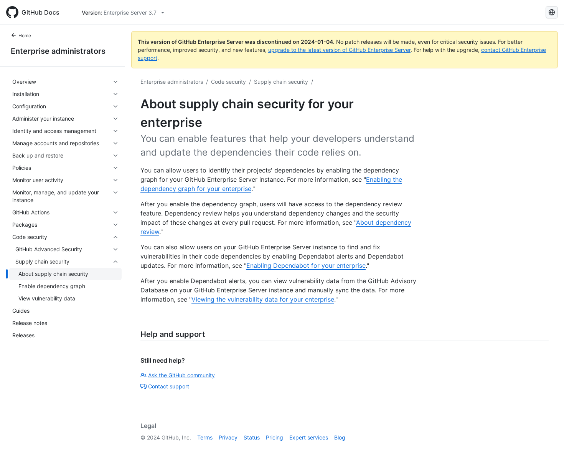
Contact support (168, 386)
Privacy (228, 437)
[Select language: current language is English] (552, 12)
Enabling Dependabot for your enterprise (306, 265)
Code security (228, 81)
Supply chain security (281, 81)
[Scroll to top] (547, 449)
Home (24, 35)
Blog (339, 437)
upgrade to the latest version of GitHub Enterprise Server (339, 49)
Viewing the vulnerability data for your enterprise (262, 299)
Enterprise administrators (58, 51)
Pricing (274, 437)
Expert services (308, 437)
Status (252, 437)
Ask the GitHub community (181, 375)
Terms (205, 437)
